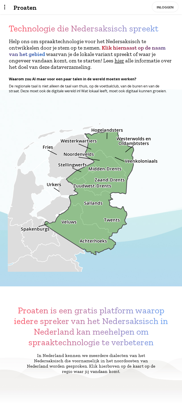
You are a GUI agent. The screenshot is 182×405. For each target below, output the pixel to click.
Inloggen (165, 7)
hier (119, 60)
